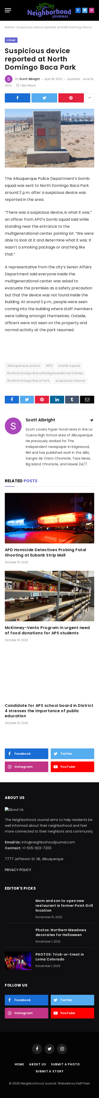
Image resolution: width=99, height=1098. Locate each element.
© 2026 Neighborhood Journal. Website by (42, 1083)
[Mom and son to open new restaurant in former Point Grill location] (18, 907)
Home (9, 27)
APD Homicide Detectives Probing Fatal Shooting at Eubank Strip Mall (45, 552)
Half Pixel (83, 1083)
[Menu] (8, 10)
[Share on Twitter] (44, 97)
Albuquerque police (23, 365)
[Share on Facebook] (17, 97)
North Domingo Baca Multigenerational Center (45, 373)
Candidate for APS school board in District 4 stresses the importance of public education (49, 711)
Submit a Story (50, 1071)
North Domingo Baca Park (28, 380)
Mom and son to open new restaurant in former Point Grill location (64, 905)
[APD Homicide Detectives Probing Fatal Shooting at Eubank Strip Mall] (49, 518)
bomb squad (69, 365)
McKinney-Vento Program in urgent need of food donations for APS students (47, 630)
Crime (11, 40)
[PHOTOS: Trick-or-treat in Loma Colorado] (18, 961)
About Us (37, 1064)
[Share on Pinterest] (71, 97)
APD (49, 365)
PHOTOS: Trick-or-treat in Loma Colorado (60, 957)
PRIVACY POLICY (18, 869)
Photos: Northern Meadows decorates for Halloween (61, 932)
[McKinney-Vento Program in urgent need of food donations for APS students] (49, 596)
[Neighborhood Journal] (49, 10)
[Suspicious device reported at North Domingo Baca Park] (49, 138)
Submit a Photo (65, 1064)
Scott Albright (29, 79)
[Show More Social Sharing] (89, 97)
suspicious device (70, 380)
